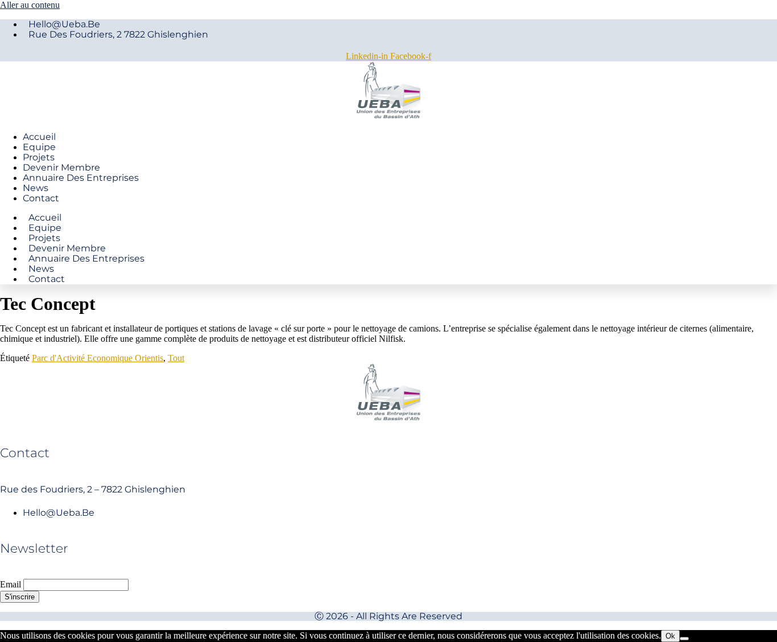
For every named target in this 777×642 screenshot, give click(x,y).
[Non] (684, 638)
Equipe (39, 147)
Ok (670, 636)
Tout (176, 358)
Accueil (39, 136)
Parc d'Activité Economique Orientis (97, 358)
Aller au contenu (30, 5)
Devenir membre (61, 167)
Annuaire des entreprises (81, 177)
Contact (41, 198)
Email (10, 584)
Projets (39, 157)
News (35, 188)
